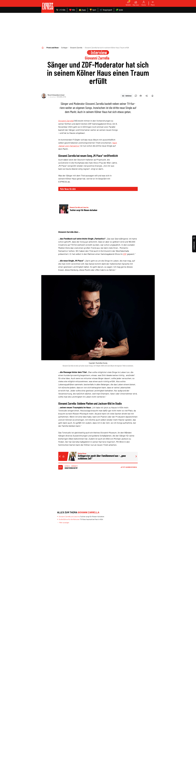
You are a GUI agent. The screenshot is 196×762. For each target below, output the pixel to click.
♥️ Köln (72, 10)
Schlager (64, 48)
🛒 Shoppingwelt (106, 10)
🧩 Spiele (119, 10)
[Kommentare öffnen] (136, 96)
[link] (47, 6)
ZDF (125, 254)
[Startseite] (42, 48)
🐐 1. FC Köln (60, 10)
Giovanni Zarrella (76, 48)
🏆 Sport (92, 10)
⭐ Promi (82, 10)
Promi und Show (53, 48)
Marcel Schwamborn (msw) (56, 95)
